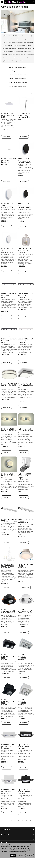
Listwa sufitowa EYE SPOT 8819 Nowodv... (9, 295)
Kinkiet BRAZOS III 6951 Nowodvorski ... (8, 431)
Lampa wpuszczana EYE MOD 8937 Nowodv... (7, 702)
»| (30, 820)
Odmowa (21, 855)
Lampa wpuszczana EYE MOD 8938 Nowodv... (24, 657)
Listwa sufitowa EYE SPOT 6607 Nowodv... (25, 341)
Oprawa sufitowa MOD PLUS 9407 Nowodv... (8, 746)
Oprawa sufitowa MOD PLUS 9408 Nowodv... (8, 791)
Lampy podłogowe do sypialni (17, 82)
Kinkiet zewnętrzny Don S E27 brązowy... (8, 160)
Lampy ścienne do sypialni (17, 67)
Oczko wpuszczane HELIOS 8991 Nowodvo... (25, 566)
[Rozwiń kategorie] (2, 2)
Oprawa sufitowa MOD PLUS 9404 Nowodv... (25, 791)
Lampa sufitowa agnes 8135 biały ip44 (8, 115)
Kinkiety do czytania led (17, 71)
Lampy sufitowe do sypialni (17, 75)
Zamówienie (5, 830)
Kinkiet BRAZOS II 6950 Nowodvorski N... (25, 431)
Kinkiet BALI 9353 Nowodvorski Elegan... (24, 476)
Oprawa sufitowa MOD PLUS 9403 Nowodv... (25, 746)
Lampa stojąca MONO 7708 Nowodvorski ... (24, 115)
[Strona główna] (17, 2)
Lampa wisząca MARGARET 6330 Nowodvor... (7, 566)
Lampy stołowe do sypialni (17, 86)
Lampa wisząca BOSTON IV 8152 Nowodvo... (24, 250)
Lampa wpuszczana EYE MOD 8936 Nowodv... (24, 702)
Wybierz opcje (24, 587)
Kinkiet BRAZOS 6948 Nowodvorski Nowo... (8, 476)
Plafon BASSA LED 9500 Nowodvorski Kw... (25, 386)
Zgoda (13, 855)
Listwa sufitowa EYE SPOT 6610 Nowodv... (9, 341)
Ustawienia (29, 855)
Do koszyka (6, 137)
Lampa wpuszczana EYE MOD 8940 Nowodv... (7, 657)
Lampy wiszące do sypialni (17, 78)
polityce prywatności (20, 852)
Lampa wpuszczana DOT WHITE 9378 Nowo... (25, 611)
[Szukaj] (5, 2)
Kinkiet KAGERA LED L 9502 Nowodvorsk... (9, 520)
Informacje (5, 834)
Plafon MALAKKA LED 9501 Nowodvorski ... (9, 386)
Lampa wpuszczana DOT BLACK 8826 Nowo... (9, 611)
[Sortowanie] (32, 93)
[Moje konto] (33, 2)
